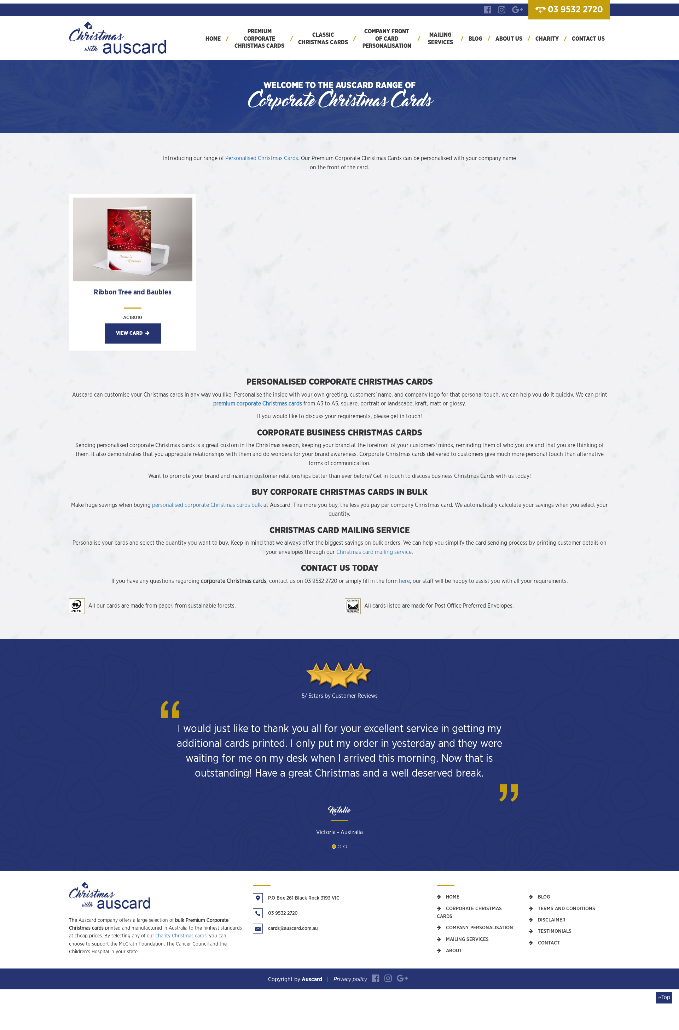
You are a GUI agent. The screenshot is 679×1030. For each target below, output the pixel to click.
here (404, 581)
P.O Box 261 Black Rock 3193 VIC (304, 898)
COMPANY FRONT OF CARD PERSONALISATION (386, 39)
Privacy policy (350, 979)
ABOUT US (508, 39)
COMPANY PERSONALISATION (479, 927)
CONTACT (548, 943)
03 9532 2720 (283, 913)
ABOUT (453, 950)
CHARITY (547, 39)
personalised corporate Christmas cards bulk (207, 505)
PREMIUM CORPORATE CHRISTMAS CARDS (259, 39)
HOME (213, 39)
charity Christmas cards (181, 936)
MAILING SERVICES (440, 38)
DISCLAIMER (550, 920)
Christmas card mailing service (374, 552)
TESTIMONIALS (553, 931)
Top (665, 997)
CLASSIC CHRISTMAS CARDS (323, 38)
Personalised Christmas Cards (261, 158)
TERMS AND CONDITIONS (565, 908)
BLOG (475, 39)
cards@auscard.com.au (293, 928)
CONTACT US (588, 39)
